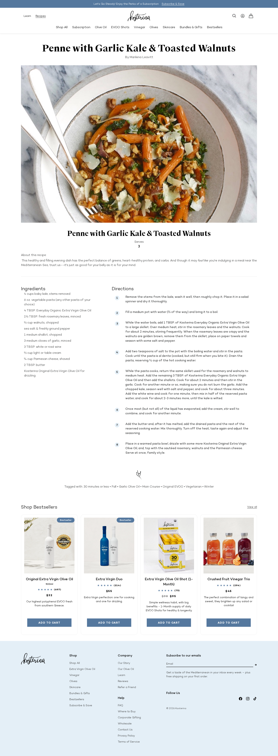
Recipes (41, 16)
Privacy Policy (126, 735)
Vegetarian (194, 486)
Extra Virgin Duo (109, 579)
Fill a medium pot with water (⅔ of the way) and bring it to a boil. (172, 312)
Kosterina (180, 708)
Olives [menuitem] (154, 27)
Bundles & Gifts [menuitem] (191, 27)
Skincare (75, 687)
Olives (73, 681)
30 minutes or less (96, 486)
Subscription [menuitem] (81, 27)
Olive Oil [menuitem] (100, 27)
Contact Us (125, 729)
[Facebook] (240, 699)
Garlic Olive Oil (129, 486)
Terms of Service (129, 741)
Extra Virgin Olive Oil (82, 669)
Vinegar (74, 675)
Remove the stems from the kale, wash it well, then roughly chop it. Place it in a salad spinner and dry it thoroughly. (186, 299)
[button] (234, 16)
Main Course (151, 486)
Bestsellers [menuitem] (214, 27)
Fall (114, 486)
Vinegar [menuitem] (139, 27)
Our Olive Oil (126, 669)
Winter (209, 486)
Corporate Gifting (129, 717)
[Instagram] (248, 699)
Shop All (62, 27)
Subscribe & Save (173, 3)
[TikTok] (255, 699)
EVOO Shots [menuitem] (120, 27)
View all (252, 507)
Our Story (124, 663)
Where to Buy (127, 711)
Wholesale (125, 723)
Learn (27, 16)
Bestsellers (76, 699)
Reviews (123, 681)
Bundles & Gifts (79, 693)
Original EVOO (173, 486)
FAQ (120, 705)
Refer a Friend (127, 687)
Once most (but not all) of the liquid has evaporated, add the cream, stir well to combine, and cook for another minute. (182, 411)
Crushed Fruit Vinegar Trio (228, 579)
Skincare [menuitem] (169, 27)
